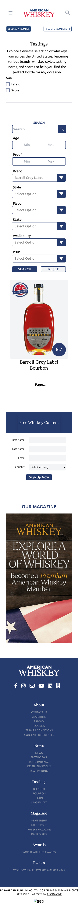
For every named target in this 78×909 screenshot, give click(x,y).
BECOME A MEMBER (19, 29)
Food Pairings (39, 762)
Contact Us (39, 712)
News (39, 753)
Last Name (18, 449)
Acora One (54, 894)
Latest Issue (39, 825)
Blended (39, 789)
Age (16, 138)
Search (24, 269)
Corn (39, 798)
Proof (17, 155)
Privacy (39, 721)
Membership (39, 820)
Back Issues (39, 834)
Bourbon (39, 793)
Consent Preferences (39, 735)
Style (17, 187)
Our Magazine (39, 506)
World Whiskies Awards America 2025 (39, 870)
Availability (22, 236)
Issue (17, 252)
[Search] (62, 129)
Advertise (39, 716)
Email (21, 458)
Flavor (18, 203)
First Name (18, 440)
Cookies (39, 726)
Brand (17, 171)
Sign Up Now (39, 477)
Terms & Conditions (39, 730)
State (17, 220)
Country (20, 467)
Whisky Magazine (39, 829)
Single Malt (39, 802)
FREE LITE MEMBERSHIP (57, 29)
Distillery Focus (39, 766)
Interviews (39, 757)
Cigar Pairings (39, 771)
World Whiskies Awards (39, 852)
